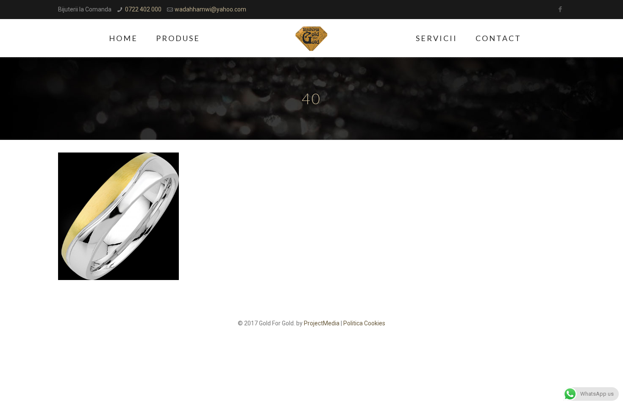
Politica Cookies (364, 323)
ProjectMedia (321, 323)
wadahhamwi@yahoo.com (210, 9)
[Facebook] (560, 9)
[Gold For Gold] (312, 38)
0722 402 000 (143, 9)
